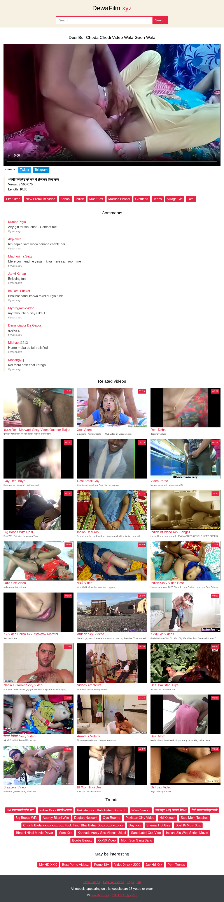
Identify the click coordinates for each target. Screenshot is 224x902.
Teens (157, 199)
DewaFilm (112, 8)
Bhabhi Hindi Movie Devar (34, 833)
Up (139, 882)
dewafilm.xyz (100, 895)
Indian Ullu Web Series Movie (187, 833)
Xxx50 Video (107, 840)
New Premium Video (40, 199)
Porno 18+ (101, 864)
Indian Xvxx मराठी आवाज (55, 810)
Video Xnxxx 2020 (127, 864)
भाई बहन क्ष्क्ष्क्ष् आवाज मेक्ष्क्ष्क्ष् (170, 810)
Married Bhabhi (119, 199)
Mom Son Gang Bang (136, 840)
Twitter (24, 169)
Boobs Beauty (82, 840)
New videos (91, 882)
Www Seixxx (140, 810)
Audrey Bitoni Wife (56, 817)
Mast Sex (96, 199)
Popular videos (113, 882)
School (65, 199)
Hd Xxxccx (167, 817)
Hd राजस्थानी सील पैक (20, 810)
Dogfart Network (86, 817)
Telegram (41, 169)
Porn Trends (176, 864)
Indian (79, 199)
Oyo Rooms (111, 817)
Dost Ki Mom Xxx (188, 825)
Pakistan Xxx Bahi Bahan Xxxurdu (101, 810)
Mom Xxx (65, 833)
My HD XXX (48, 864)
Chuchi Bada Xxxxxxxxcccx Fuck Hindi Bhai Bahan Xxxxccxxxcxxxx (73, 825)
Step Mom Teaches (194, 817)
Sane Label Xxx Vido (146, 833)
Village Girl (174, 199)
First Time (13, 199)
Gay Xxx (134, 825)
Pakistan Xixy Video (140, 817)
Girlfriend (141, 199)
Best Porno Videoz (75, 864)
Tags (130, 882)
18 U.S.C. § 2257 (124, 895)
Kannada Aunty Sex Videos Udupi (102, 833)
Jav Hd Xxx (153, 864)
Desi (191, 199)
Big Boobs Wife (26, 817)
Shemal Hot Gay (158, 825)
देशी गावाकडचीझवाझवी (204, 810)
